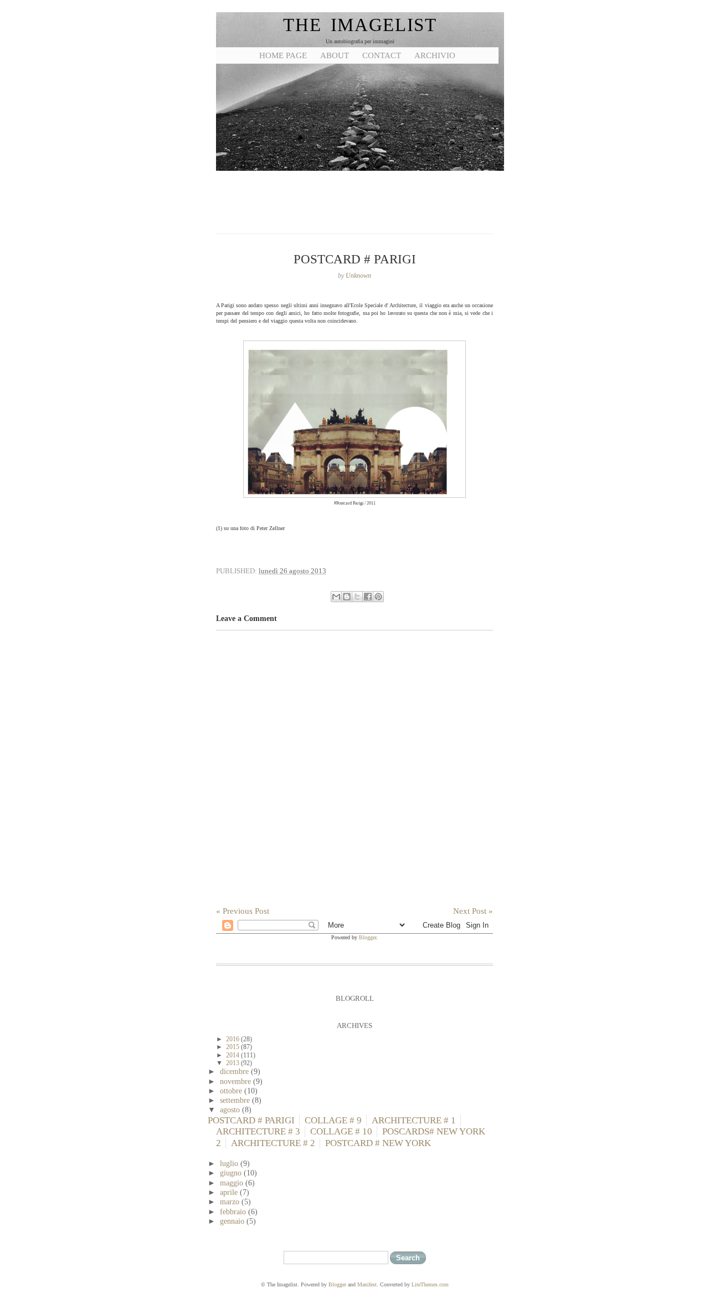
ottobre (232, 1090)
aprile (230, 1192)
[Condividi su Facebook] (367, 596)
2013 (233, 1063)
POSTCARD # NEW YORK (378, 1143)
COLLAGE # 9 (333, 1120)
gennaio (233, 1221)
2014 (233, 1055)
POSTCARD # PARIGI (251, 1120)
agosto (231, 1109)
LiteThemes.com (430, 1284)
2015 (233, 1047)
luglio (230, 1163)
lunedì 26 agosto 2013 (292, 571)
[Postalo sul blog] (346, 596)
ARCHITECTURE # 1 (414, 1120)
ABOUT (334, 55)
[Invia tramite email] (336, 596)
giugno (232, 1172)
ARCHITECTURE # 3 (258, 1131)
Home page (283, 55)
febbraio (234, 1211)
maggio (232, 1182)
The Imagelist (359, 25)
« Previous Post (242, 911)
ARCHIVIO (434, 55)
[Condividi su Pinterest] (378, 596)
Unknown (358, 275)
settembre (236, 1100)
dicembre (235, 1071)
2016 (233, 1039)
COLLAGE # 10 (341, 1131)
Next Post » (473, 911)
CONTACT (381, 55)
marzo (231, 1201)
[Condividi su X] (357, 596)
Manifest (367, 1284)
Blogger (367, 937)
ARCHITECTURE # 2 (273, 1143)
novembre (236, 1081)
